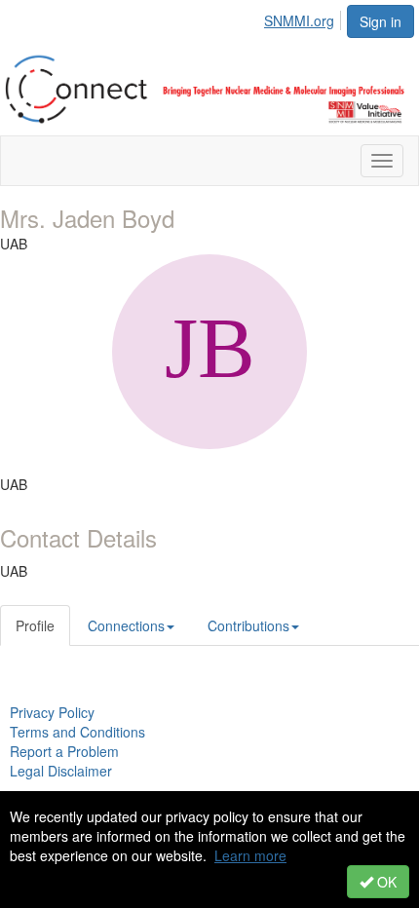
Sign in (380, 21)
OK (385, 881)
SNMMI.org (299, 20)
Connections (126, 625)
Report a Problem (64, 751)
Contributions (248, 625)
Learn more (250, 855)
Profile (35, 625)
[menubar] (304, 17)
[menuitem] (304, 17)
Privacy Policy (52, 712)
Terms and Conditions (77, 731)
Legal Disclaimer (61, 770)
